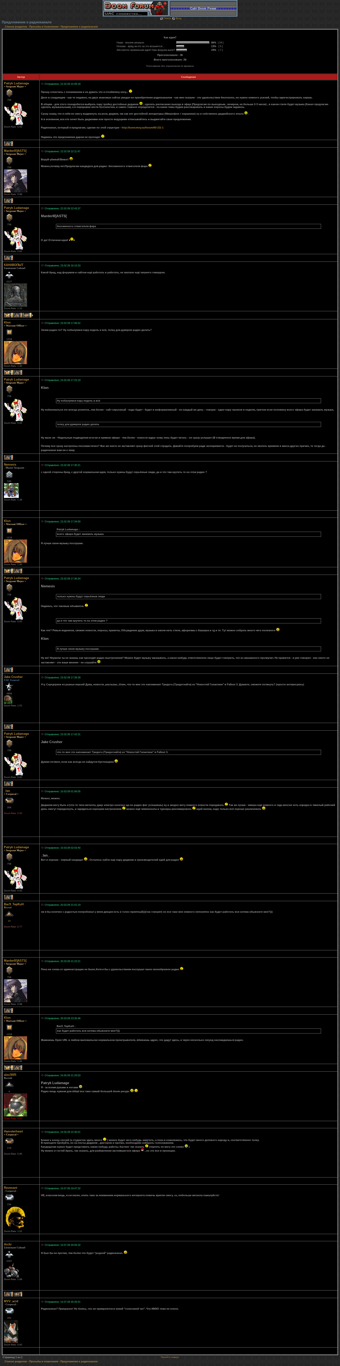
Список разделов (16, 26)
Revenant (10, 1187)
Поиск (167, 18)
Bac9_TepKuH (14, 904)
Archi (8, 1244)
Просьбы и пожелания (43, 26)
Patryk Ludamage (16, 83)
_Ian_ (8, 791)
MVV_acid (11, 1301)
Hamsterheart (13, 1131)
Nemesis (10, 464)
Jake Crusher (13, 677)
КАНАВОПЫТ (13, 265)
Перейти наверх (170, 1357)
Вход (178, 18)
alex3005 (10, 1074)
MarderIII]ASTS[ (15, 150)
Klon (7, 322)
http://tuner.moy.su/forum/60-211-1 (143, 127)
